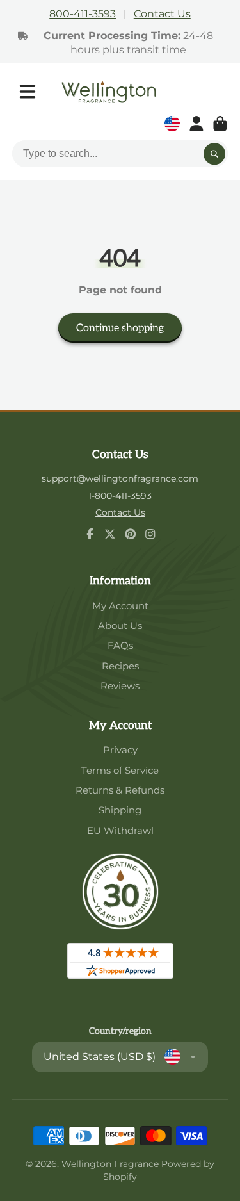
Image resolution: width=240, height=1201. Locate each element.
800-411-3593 (82, 13)
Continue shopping (120, 328)
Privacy (120, 750)
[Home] (109, 92)
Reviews (120, 686)
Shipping (120, 810)
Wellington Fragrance (110, 1164)
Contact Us (162, 13)
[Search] (214, 154)
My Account (120, 606)
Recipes (120, 666)
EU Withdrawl (120, 830)
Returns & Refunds (120, 790)
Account (196, 123)
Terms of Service (120, 770)
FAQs (120, 645)
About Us (120, 625)
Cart (220, 123)
